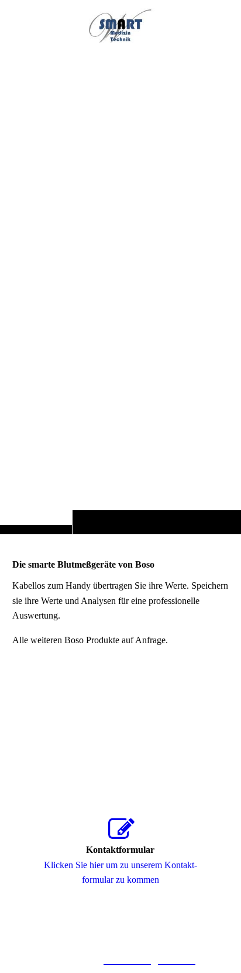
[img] (120, 290)
